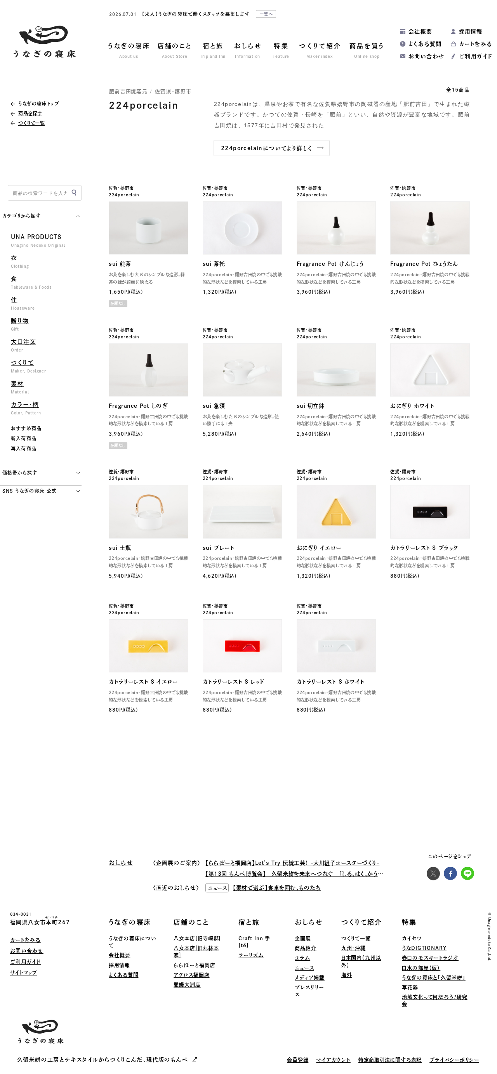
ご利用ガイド (475, 56)
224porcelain (124, 194)
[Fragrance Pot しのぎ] (148, 370)
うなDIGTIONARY (424, 948)
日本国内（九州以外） (361, 961)
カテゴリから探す (21, 215)
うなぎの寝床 (130, 922)
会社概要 (420, 31)
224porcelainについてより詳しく (266, 148)
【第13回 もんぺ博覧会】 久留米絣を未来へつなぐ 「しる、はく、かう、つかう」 (302, 874)
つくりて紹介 (361, 922)
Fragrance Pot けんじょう (330, 264)
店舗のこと (191, 922)
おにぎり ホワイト (412, 406)
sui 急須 (214, 406)
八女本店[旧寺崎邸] (197, 938)
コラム (302, 957)
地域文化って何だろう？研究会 (434, 1000)
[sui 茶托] (242, 228)
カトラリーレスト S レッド (233, 681)
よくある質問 (424, 44)
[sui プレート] (242, 511)
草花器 (410, 987)
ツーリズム (251, 955)
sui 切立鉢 (311, 406)
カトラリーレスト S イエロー (143, 681)
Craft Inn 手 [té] (254, 942)
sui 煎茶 (120, 264)
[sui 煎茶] (148, 228)
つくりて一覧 (356, 938)
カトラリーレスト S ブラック (424, 548)
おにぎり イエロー (319, 548)
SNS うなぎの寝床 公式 (29, 490)
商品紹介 (305, 948)
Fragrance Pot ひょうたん (424, 264)
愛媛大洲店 (187, 984)
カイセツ (412, 938)
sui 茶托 (214, 264)
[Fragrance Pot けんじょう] (336, 228)
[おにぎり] (430, 370)
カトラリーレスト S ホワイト (331, 681)
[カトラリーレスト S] (430, 511)
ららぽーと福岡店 (194, 965)
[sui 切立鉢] (336, 370)
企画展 (303, 938)
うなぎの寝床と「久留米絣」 (434, 977)
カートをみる (475, 44)
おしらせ (309, 922)
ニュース (304, 967)
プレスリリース (309, 991)
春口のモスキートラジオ (430, 957)
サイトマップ (23, 972)
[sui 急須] (242, 370)
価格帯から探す (19, 472)
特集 (409, 922)
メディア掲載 (309, 977)
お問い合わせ (426, 56)
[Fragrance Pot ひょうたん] (430, 228)
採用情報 (471, 31)
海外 (346, 974)
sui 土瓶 (120, 548)
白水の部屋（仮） (421, 967)
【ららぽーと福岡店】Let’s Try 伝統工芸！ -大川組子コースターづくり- (292, 863)
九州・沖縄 (353, 948)
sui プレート (218, 548)
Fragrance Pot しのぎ (138, 406)
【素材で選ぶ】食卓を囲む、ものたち (277, 887)
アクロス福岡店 (191, 974)
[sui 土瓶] (148, 511)
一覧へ (267, 14)
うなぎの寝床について (132, 942)
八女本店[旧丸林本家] (196, 952)
